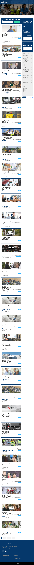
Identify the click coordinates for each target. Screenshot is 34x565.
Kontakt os (5, 554)
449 (10, 538)
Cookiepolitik (16, 555)
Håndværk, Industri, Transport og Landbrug (26, 60)
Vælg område (26, 45)
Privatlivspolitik (16, 554)
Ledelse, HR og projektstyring (26, 78)
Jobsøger (15, 10)
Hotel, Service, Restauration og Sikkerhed (27, 70)
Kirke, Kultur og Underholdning (26, 80)
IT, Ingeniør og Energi (26, 76)
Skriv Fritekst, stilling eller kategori (27, 35)
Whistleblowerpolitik (17, 558)
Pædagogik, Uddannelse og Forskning (26, 56)
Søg (24, 97)
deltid (25, 89)
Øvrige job (26, 82)
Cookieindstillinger (17, 556)
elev (25, 91)
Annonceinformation (6, 556)
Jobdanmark (11, 10)
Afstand (30, 45)
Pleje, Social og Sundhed (26, 67)
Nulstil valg (31, 97)
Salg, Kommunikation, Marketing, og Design (27, 64)
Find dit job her (26, 19)
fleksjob (25, 90)
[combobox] (27, 38)
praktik (25, 94)
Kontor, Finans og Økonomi (27, 73)
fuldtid (25, 88)
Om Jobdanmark (6, 555)
